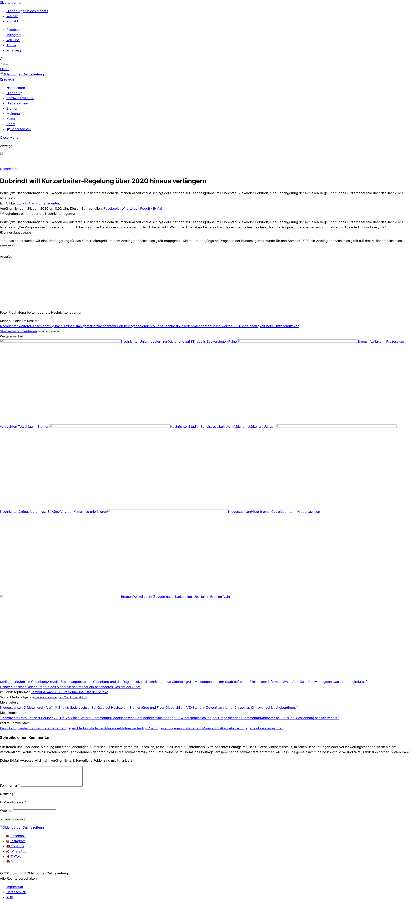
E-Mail (158, 208)
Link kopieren (52, 331)
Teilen (41, 331)
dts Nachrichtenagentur (41, 203)
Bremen (12, 108)
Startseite (7, 331)
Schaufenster (20, 129)
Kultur (10, 119)
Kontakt (12, 21)
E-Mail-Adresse (13, 802)
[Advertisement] (206, 284)
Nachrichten (15, 88)
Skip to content (11, 3)
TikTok (11, 45)
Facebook (13, 30)
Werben (12, 16)
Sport (10, 124)
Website (6, 811)
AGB (9, 897)
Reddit (145, 208)
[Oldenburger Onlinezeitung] (22, 827)
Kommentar (10, 785)
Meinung (13, 114)
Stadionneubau (74, 692)
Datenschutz (16, 892)
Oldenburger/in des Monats (27, 11)
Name (5, 794)
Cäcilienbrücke (97, 692)
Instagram (13, 35)
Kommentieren (26, 331)
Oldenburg (14, 93)
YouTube (13, 40)
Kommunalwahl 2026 (46, 692)
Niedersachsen (17, 103)
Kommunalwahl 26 (20, 98)
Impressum (14, 887)
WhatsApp (14, 50)
